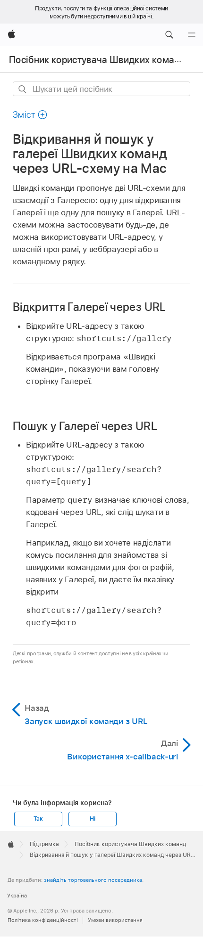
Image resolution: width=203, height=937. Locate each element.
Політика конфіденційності (43, 920)
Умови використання (115, 920)
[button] (169, 35)
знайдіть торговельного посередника (93, 880)
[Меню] (191, 35)
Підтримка (44, 844)
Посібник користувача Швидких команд (97, 59)
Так (38, 818)
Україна (17, 895)
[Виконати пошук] (23, 89)
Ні (92, 818)
